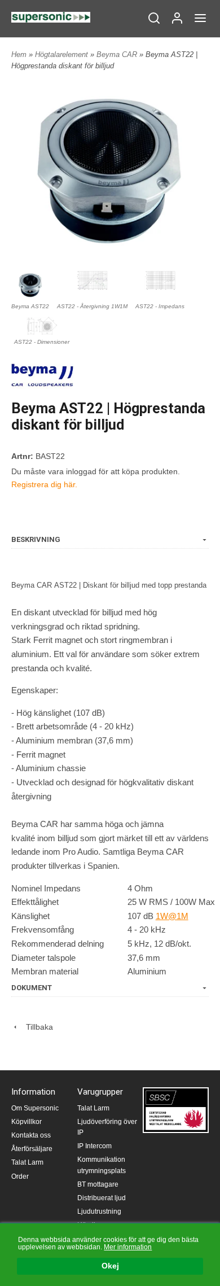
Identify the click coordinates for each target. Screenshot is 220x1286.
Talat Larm (27, 1162)
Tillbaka (36, 1026)
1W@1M (172, 916)
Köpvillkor (26, 1122)
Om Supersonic (35, 1108)
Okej (110, 1266)
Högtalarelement (62, 54)
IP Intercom (94, 1146)
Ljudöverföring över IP (107, 1127)
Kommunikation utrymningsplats (101, 1165)
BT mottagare (97, 1184)
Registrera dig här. (44, 484)
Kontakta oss (31, 1135)
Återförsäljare (31, 1149)
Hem (19, 54)
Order (20, 1176)
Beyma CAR (117, 54)
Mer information (128, 1247)
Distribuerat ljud (101, 1198)
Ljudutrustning (99, 1211)
